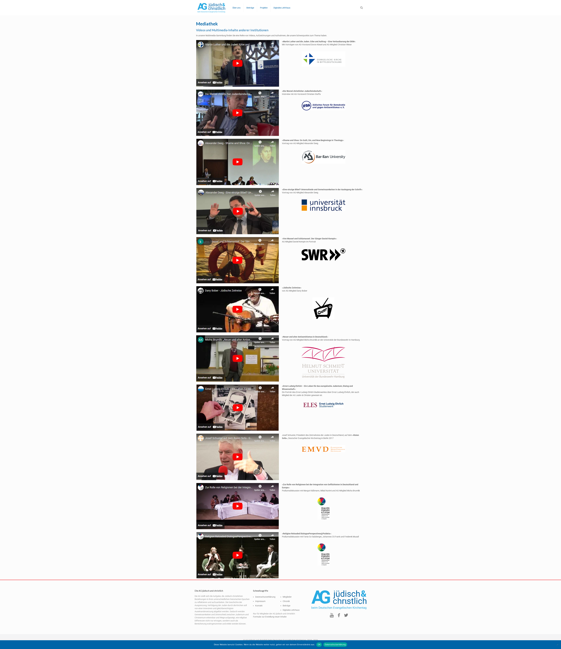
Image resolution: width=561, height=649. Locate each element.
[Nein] (557, 644)
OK (319, 644)
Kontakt (259, 605)
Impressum (260, 601)
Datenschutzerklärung (265, 597)
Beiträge (286, 605)
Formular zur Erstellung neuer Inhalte (269, 617)
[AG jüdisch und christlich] (211, 7)
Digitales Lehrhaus (291, 610)
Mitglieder (287, 597)
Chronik (286, 601)
